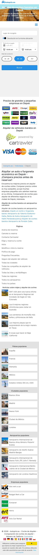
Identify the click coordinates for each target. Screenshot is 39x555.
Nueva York (14, 411)
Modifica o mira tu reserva (12, 248)
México (12, 375)
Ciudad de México (16, 419)
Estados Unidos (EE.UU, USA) (21, 383)
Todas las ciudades (9, 263)
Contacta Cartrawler (10, 237)
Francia (12, 359)
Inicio (4, 244)
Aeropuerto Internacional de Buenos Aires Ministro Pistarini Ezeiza (21, 442)
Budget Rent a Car (16, 494)
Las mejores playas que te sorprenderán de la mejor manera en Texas (23, 325)
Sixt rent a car (15, 486)
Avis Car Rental (15, 519)
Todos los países (8, 283)
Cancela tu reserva (9, 233)
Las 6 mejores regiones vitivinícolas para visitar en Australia (20, 307)
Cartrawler (28, 536)
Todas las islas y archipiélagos (14, 272)
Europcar (13, 502)
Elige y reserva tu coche (11, 241)
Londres (12, 427)
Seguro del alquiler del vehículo (14, 259)
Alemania (13, 367)
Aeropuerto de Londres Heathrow (23, 474)
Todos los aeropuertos (11, 280)
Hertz (11, 511)
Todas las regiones (9, 276)
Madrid (12, 403)
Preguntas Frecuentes (10, 255)
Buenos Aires (14, 395)
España (12, 351)
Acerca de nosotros (10, 230)
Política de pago (8, 252)
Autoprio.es (10, 2)
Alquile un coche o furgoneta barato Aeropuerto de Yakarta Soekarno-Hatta (19, 213)
